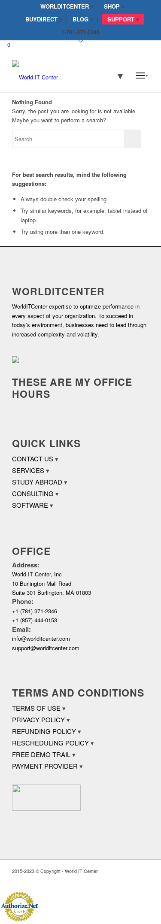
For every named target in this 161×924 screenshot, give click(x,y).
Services (28, 470)
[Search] (114, 75)
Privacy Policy (38, 719)
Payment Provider (45, 765)
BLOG (80, 19)
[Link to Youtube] (142, 880)
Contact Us (32, 458)
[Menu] (141, 75)
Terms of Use (36, 707)
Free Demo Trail (41, 754)
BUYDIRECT (41, 19)
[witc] (67, 75)
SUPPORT (120, 19)
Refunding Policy (44, 731)
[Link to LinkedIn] (129, 880)
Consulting (33, 493)
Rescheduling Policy (50, 742)
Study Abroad (37, 481)
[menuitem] (67, 6)
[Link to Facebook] (116, 880)
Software (30, 504)
